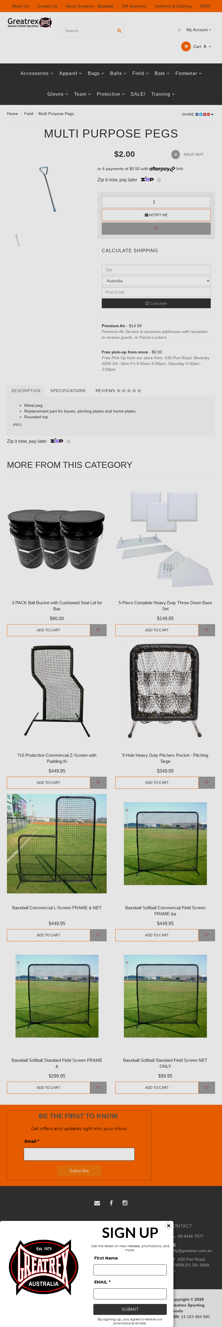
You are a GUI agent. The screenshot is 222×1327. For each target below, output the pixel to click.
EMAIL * (102, 1282)
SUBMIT (130, 1309)
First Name (106, 1258)
